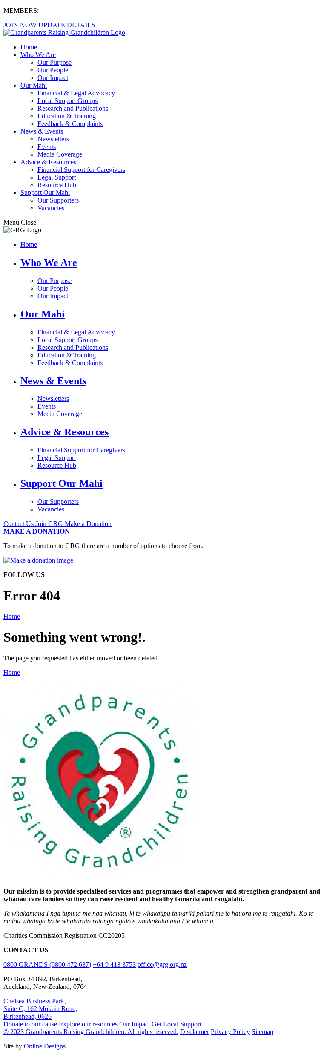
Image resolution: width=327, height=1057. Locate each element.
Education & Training (66, 116)
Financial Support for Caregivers (81, 169)
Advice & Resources (48, 162)
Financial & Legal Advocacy (76, 93)
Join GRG (50, 523)
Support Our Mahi (45, 192)
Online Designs (45, 1046)
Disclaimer (194, 1031)
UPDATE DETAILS (66, 25)
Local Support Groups (67, 100)
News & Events (41, 131)
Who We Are (38, 54)
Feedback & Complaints (70, 123)
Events (46, 146)
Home (28, 47)
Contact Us (19, 523)
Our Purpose (54, 62)
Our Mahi (33, 85)
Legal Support (56, 177)
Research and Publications (72, 108)
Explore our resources (88, 1024)
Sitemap (262, 1031)
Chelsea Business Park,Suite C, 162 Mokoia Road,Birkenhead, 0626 (40, 1008)
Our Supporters (58, 200)
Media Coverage (59, 154)
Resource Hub (56, 185)
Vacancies (50, 207)
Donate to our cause (30, 1024)
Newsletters (53, 139)
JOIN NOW (20, 25)
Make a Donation (88, 523)
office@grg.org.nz (162, 964)
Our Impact (52, 77)
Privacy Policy (230, 1031)
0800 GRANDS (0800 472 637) (47, 964)
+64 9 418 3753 (114, 964)
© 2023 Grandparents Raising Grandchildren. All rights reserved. (90, 1031)
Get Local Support (176, 1024)
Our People (52, 70)
